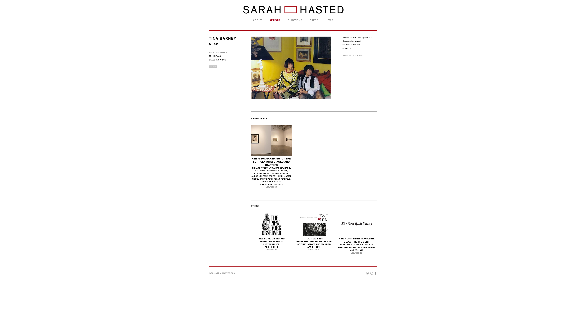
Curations (295, 20)
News (329, 20)
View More (271, 187)
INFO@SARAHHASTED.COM (222, 273)
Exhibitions (215, 56)
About (257, 20)
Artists (274, 20)
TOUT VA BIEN (314, 238)
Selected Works (218, 52)
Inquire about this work (352, 56)
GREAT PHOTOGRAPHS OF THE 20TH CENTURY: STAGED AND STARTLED (271, 161)
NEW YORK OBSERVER (271, 238)
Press (314, 20)
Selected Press (217, 60)
